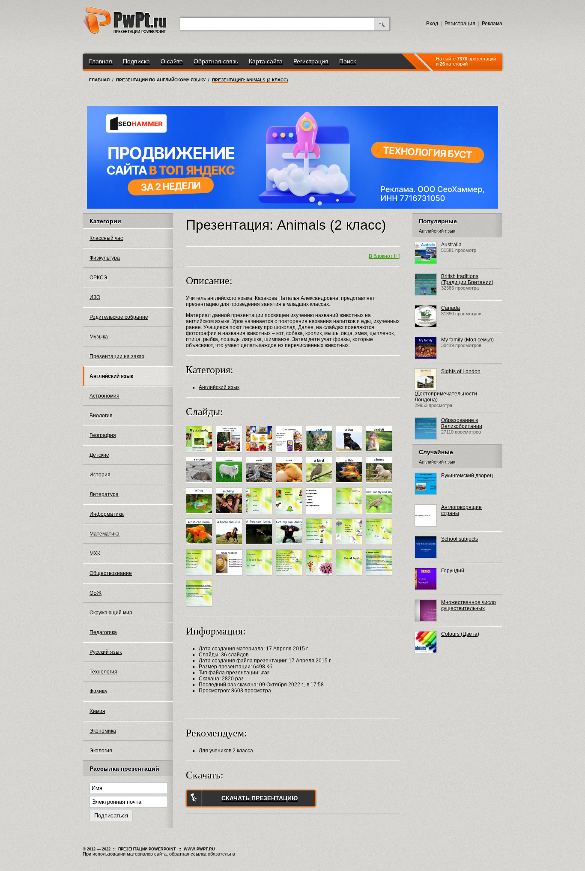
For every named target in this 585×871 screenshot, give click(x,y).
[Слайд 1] (200, 454)
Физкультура (105, 258)
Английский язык (111, 376)
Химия (97, 711)
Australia (451, 245)
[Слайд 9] (230, 485)
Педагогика (103, 632)
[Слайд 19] (320, 515)
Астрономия (104, 396)
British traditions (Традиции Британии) (467, 279)
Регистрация (460, 24)
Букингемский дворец (467, 476)
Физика (98, 691)
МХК (95, 554)
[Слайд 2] (230, 454)
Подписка (136, 61)
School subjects (459, 539)
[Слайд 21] (380, 515)
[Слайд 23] (230, 546)
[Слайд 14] (380, 485)
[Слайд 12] (320, 485)
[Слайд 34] (350, 577)
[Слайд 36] (200, 608)
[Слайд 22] (200, 546)
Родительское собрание (119, 317)
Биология (101, 416)
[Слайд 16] (230, 515)
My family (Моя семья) (467, 340)
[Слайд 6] (350, 454)
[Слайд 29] (200, 577)
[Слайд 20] (350, 515)
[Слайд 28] (380, 546)
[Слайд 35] (380, 577)
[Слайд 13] (350, 485)
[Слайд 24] (260, 546)
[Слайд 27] (350, 546)
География (103, 435)
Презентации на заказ (117, 356)
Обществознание (111, 573)
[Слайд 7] (380, 454)
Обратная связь (216, 61)
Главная (100, 61)
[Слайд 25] (290, 546)
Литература (104, 494)
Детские (99, 455)
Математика (104, 534)
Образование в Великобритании (461, 423)
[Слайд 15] (200, 515)
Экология (101, 751)
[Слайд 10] (260, 485)
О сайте (172, 61)
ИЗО (95, 297)
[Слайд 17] (260, 515)
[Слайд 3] (260, 454)
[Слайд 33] (320, 577)
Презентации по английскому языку (161, 80)
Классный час (106, 238)
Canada (450, 308)
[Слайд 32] (290, 577)
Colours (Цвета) (460, 634)
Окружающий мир (111, 613)
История (100, 475)
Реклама (492, 24)
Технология (103, 672)
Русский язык (106, 652)
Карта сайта (266, 61)
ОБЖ (95, 593)
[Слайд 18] (290, 515)
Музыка (99, 337)
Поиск (347, 61)
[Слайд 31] (260, 577)
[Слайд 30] (230, 577)
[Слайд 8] (200, 485)
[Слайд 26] (320, 546)
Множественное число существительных (468, 605)
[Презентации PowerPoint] (125, 32)
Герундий (452, 571)
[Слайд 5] (320, 454)
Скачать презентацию (259, 798)
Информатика (107, 514)
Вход (432, 24)
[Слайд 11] (290, 485)
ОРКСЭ (98, 278)
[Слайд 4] (290, 454)
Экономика (103, 731)
